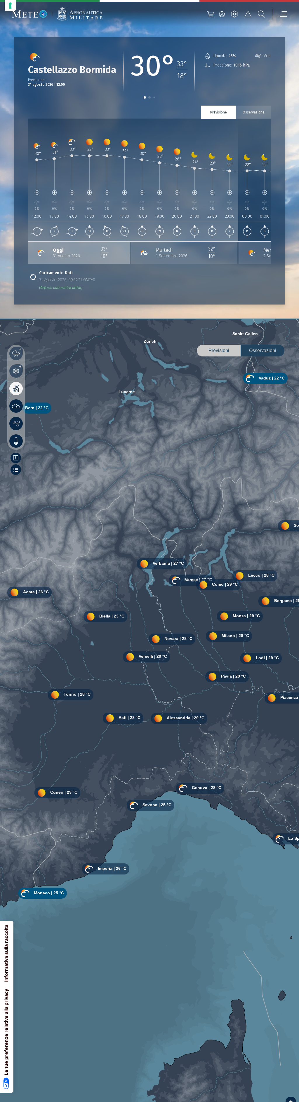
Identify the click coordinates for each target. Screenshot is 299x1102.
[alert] (248, 14)
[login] (221, 14)
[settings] (234, 14)
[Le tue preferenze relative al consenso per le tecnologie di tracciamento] (10, 5)
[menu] (280, 14)
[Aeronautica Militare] (79, 14)
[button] (145, 97)
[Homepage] (29, 14)
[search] (261, 14)
